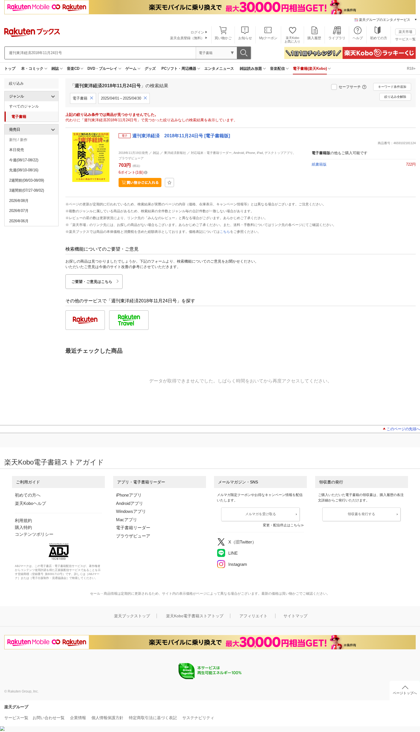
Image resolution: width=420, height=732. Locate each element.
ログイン (197, 32)
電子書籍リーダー (133, 527)
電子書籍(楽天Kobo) (310, 68)
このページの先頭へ (403, 429)
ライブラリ (336, 38)
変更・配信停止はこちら (282, 525)
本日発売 (16, 150)
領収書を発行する (361, 514)
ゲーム (131, 68)
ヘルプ (358, 38)
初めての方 (378, 38)
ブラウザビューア (133, 535)
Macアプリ (126, 519)
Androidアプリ (129, 503)
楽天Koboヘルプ (30, 503)
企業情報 (78, 717)
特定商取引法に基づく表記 (153, 717)
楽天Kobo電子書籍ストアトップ (194, 616)
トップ (9, 68)
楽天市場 (405, 32)
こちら (225, 232)
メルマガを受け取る (260, 514)
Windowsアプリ (131, 511)
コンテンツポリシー (34, 534)
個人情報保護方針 (107, 717)
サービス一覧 (405, 39)
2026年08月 (19, 201)
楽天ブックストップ (132, 616)
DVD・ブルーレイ (102, 68)
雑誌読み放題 (251, 68)
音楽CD (73, 68)
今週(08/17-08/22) (23, 160)
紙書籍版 (319, 164)
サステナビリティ (198, 717)
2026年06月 (19, 221)
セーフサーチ (350, 87)
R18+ (411, 68)
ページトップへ (405, 693)
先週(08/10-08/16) (23, 170)
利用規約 (23, 520)
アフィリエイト (253, 616)
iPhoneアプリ (129, 495)
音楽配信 (277, 68)
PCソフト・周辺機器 (178, 68)
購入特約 (23, 527)
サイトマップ (295, 616)
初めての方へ (28, 495)
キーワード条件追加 (392, 86)
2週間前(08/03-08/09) (26, 180)
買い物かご (223, 38)
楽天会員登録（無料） (187, 38)
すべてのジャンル (24, 106)
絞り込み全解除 (395, 96)
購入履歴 (314, 38)
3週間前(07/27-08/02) (26, 190)
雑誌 (55, 68)
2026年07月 (19, 211)
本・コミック (32, 68)
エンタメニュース (219, 68)
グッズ (150, 68)
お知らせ (245, 38)
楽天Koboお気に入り (292, 39)
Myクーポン (268, 38)
